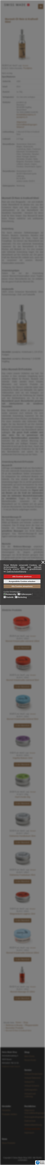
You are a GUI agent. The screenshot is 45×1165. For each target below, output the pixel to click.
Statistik (10, 597)
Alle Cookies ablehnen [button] (22, 577)
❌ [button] (43, 562)
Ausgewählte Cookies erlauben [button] (22, 581)
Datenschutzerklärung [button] (16, 571)
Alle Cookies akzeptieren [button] (22, 586)
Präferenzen (26, 594)
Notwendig (11, 594)
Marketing (22, 597)
